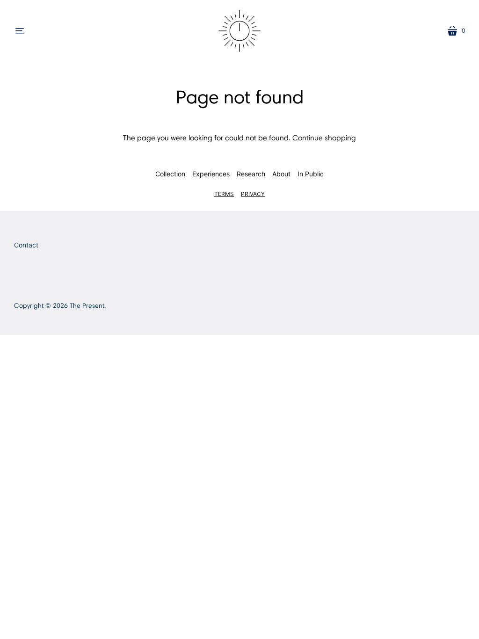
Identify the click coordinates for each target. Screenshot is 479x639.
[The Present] (239, 30)
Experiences (211, 174)
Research (251, 174)
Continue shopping (324, 137)
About (281, 174)
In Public (311, 174)
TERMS (224, 194)
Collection (170, 174)
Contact (26, 245)
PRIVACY (253, 194)
